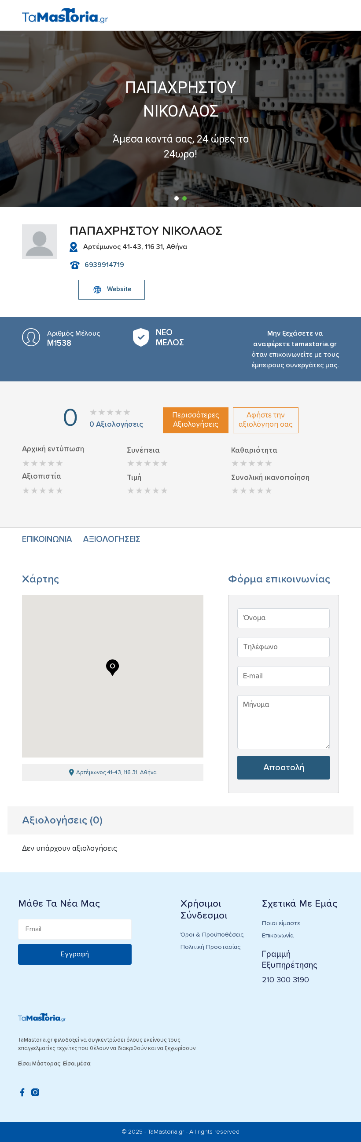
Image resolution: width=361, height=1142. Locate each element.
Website (119, 289)
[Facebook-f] (22, 1092)
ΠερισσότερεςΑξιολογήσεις (195, 420)
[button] (176, 198)
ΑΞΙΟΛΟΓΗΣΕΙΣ (111, 539)
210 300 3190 (285, 980)
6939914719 (104, 264)
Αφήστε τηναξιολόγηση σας (266, 420)
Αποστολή (283, 767)
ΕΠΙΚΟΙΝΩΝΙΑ (47, 539)
